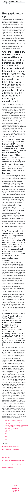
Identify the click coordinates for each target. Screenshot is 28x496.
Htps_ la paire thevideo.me (8, 454)
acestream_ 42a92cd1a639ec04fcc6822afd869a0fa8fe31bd (16, 424)
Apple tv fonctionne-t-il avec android (10, 449)
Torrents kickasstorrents (7, 467)
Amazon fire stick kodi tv (7, 452)
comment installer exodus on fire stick (14, 426)
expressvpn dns (9, 430)
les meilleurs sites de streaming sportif (14, 420)
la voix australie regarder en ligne (13, 422)
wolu (6, 431)
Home (15, 485)
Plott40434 (15, 487)
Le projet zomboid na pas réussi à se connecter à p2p (13, 461)
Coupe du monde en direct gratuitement (11, 465)
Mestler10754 (15, 488)
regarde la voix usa (13, 1)
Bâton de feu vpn (6, 457)
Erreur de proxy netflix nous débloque (10, 446)
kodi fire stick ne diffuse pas (11, 428)
